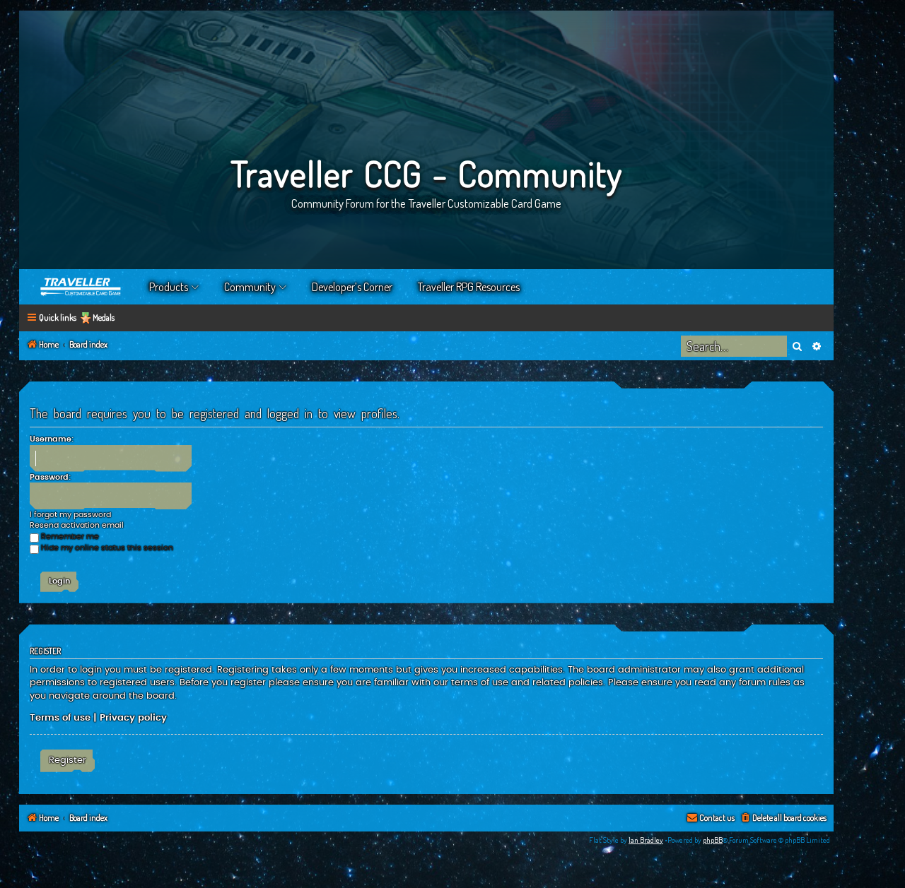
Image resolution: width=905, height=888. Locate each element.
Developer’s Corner (352, 287)
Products (168, 287)
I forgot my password (70, 515)
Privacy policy (133, 718)
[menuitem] (783, 818)
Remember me (70, 536)
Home (81, 286)
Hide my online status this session (107, 548)
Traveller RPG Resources (469, 287)
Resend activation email (77, 525)
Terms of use (60, 718)
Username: (52, 439)
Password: (50, 477)
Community (250, 287)
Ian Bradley (646, 840)
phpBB (713, 840)
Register (67, 760)
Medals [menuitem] (104, 317)
